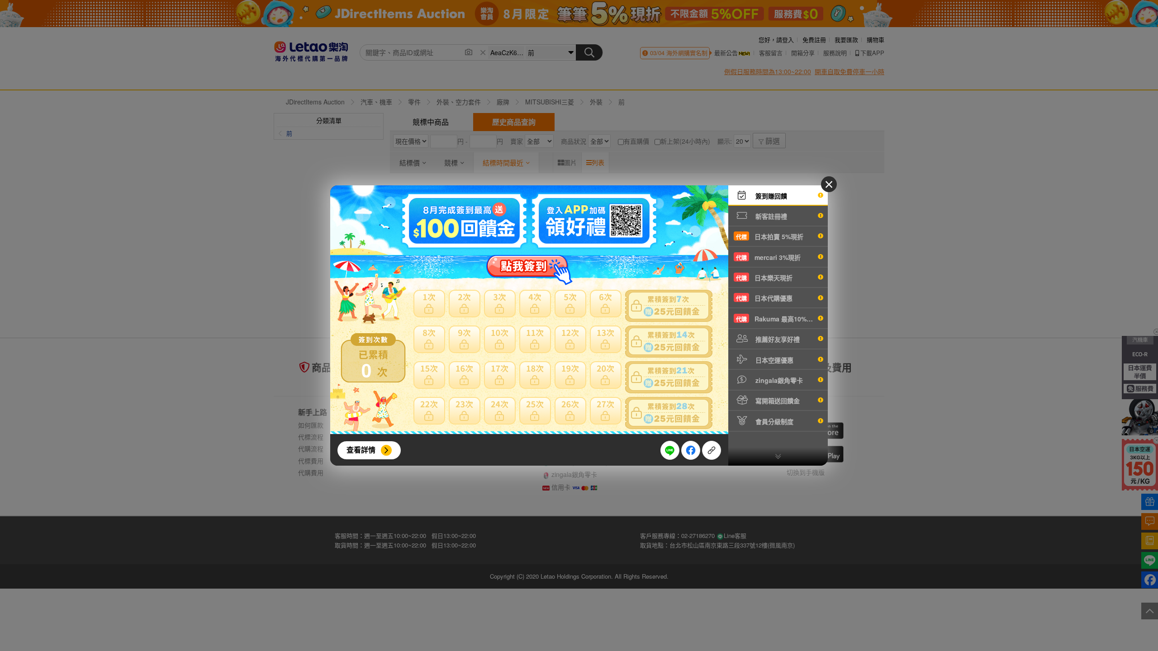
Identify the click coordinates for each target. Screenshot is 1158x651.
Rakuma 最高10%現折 (777, 318)
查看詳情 (360, 449)
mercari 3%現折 (768, 257)
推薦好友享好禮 (777, 339)
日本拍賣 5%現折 (769, 236)
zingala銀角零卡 (778, 380)
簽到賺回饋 (770, 195)
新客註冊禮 (770, 216)
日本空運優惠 (773, 359)
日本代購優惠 (764, 297)
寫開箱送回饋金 (777, 400)
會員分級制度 (773, 421)
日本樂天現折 (764, 277)
